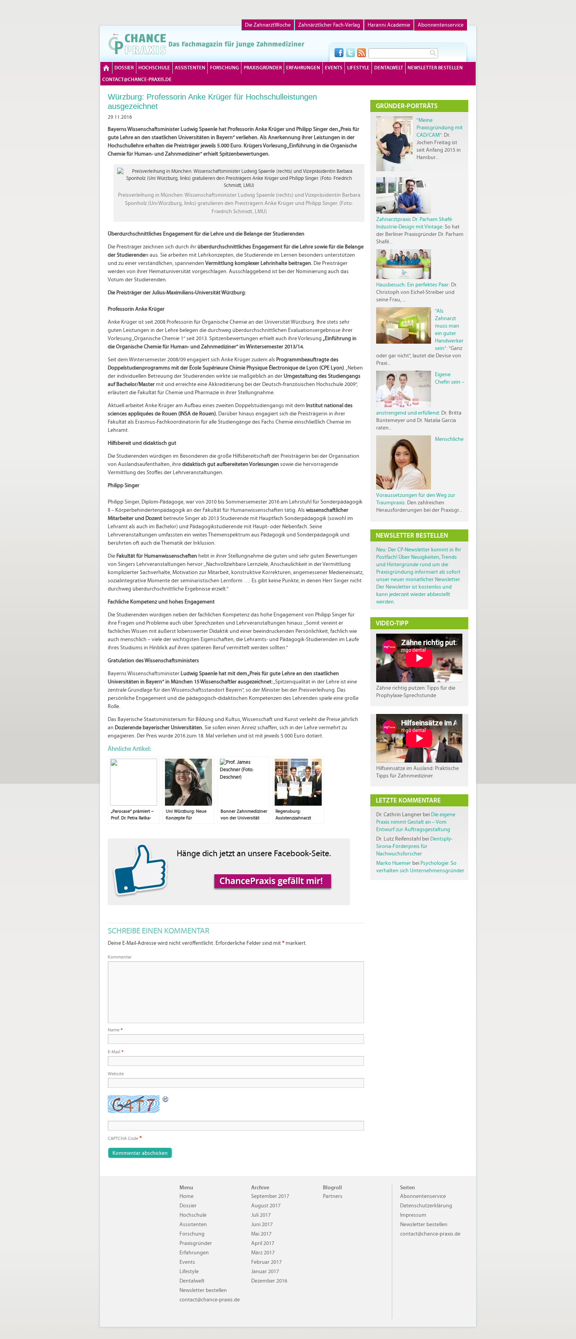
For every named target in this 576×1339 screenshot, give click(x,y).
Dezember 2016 (269, 1280)
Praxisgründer (263, 67)
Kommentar (120, 957)
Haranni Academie (389, 25)
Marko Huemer (393, 863)
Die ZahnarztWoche (268, 25)
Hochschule (154, 67)
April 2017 (262, 1243)
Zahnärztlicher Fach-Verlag (329, 25)
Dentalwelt (388, 67)
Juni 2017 (262, 1224)
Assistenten (190, 67)
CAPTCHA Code (123, 1138)
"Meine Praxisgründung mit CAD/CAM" (440, 127)
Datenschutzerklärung (426, 1205)
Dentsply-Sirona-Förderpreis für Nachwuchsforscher (414, 846)
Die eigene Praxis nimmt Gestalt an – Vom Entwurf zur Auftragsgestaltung (415, 822)
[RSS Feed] (361, 52)
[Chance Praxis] (206, 44)
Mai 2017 (261, 1233)
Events (333, 67)
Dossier (124, 67)
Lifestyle (358, 67)
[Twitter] (350, 52)
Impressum (413, 1215)
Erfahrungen (303, 67)
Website (116, 1073)
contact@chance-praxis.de (137, 79)
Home (106, 68)
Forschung (224, 67)
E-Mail (115, 1052)
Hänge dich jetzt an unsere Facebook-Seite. (254, 853)
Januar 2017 (265, 1271)
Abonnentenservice (441, 25)
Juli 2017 (261, 1215)
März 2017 (263, 1252)
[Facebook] (339, 52)
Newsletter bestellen (435, 67)
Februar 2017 (266, 1262)
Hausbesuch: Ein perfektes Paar (412, 284)
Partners (332, 1196)
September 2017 (270, 1196)
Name (115, 1030)
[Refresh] (165, 1099)
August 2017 (266, 1205)
